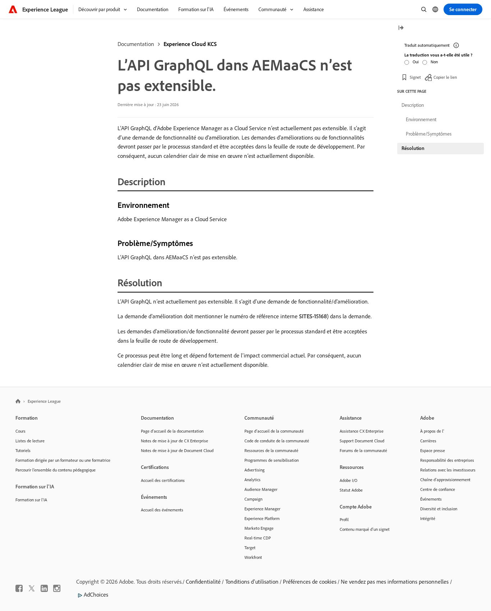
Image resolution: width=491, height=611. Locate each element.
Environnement (421, 119)
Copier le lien (445, 77)
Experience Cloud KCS (190, 43)
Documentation (136, 43)
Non (434, 61)
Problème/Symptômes (428, 134)
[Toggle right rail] (401, 28)
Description (412, 105)
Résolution (413, 148)
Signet (415, 77)
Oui (416, 61)
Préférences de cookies (309, 581)
